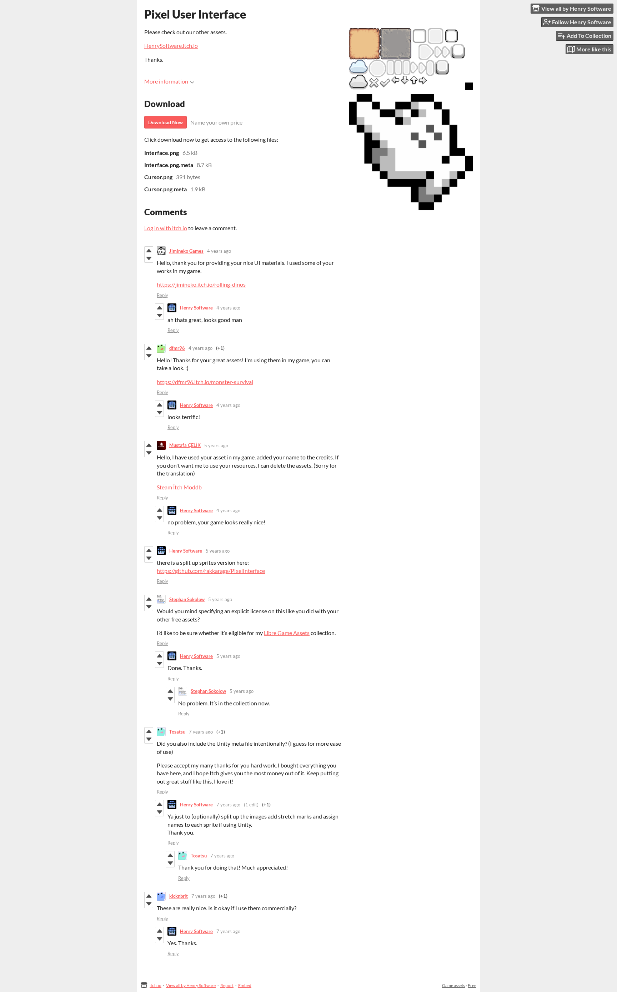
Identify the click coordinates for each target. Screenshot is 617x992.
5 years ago (216, 445)
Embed (244, 985)
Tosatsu (177, 732)
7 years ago (201, 732)
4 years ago (219, 251)
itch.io (155, 985)
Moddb (193, 487)
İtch (177, 487)
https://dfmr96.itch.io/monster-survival (205, 381)
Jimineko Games (186, 251)
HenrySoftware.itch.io (171, 45)
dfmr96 (177, 348)
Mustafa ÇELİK (185, 445)
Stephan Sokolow (187, 599)
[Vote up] (149, 251)
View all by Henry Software (191, 985)
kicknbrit (178, 896)
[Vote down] (149, 258)
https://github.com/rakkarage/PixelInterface (211, 570)
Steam (164, 487)
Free (472, 985)
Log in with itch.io (165, 228)
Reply (162, 295)
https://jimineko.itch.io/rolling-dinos (201, 284)
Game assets (453, 985)
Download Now (165, 122)
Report (227, 985)
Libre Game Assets (287, 632)
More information (166, 81)
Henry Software (196, 308)
